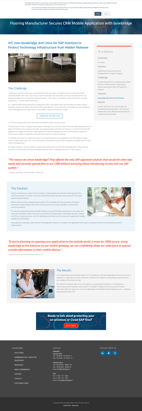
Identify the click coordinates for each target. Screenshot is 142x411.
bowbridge (111, 98)
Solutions (18, 353)
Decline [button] (106, 14)
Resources (18, 365)
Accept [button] (98, 14)
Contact (18, 379)
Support (18, 374)
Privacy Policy (67, 405)
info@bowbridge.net (63, 369)
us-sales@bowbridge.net (65, 380)
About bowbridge (22, 369)
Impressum (75, 405)
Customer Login (21, 383)
